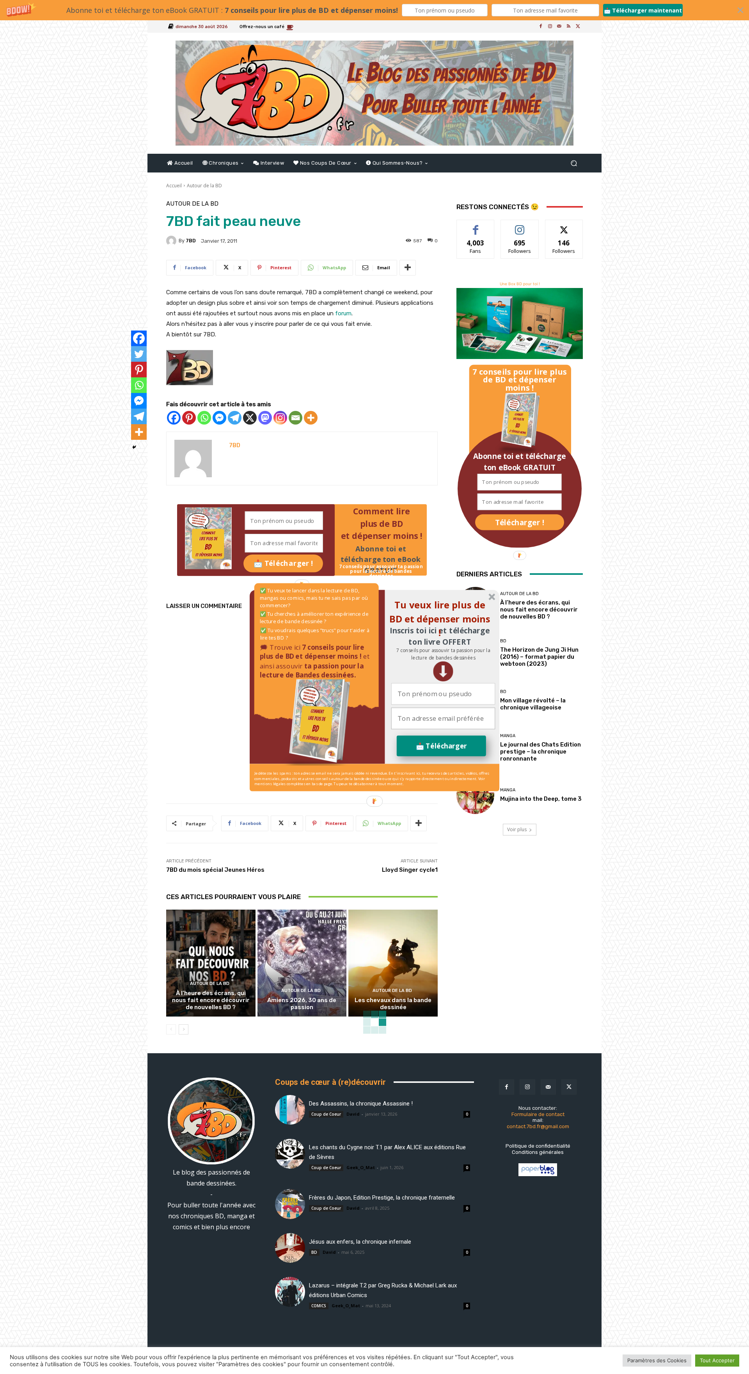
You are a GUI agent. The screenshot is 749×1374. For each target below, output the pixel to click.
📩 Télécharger (441, 745)
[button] (443, 654)
